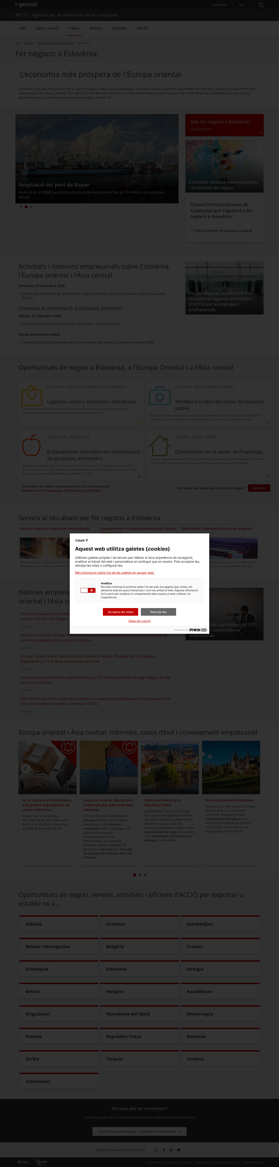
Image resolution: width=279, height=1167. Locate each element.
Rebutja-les (158, 612)
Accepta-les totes (120, 612)
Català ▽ (81, 540)
